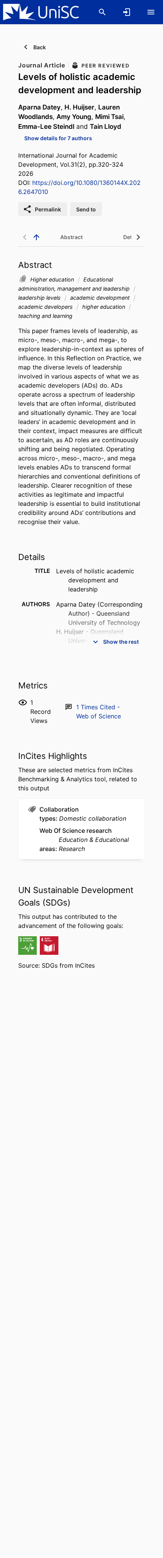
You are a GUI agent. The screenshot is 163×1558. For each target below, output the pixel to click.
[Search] (102, 12)
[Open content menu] (151, 12)
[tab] (71, 237)
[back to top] (36, 237)
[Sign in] (127, 12)
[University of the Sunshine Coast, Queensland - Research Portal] (41, 11)
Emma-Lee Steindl (46, 126)
